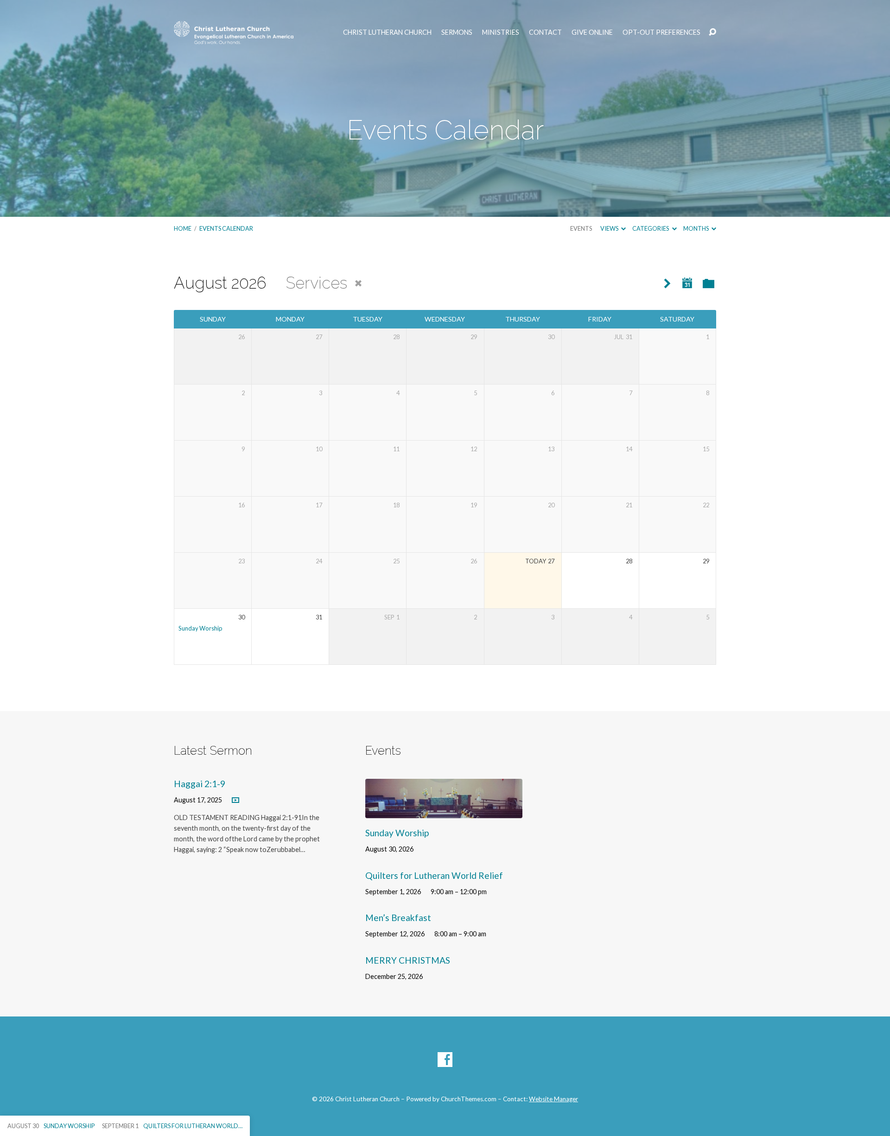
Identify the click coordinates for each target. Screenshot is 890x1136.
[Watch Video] (235, 800)
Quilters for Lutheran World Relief (434, 875)
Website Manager (553, 1099)
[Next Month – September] (667, 284)
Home (182, 228)
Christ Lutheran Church (387, 32)
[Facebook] (445, 1059)
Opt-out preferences (661, 32)
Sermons (456, 32)
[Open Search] (712, 32)
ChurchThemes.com (468, 1099)
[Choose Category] (708, 284)
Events (581, 228)
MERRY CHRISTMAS (407, 960)
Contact (545, 32)
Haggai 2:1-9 (199, 783)
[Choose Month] (687, 283)
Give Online (592, 32)
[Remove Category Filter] (358, 283)
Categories (651, 228)
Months (696, 228)
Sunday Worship (200, 628)
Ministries (500, 32)
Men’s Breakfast (398, 917)
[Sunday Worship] (443, 811)
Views (609, 228)
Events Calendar (226, 228)
